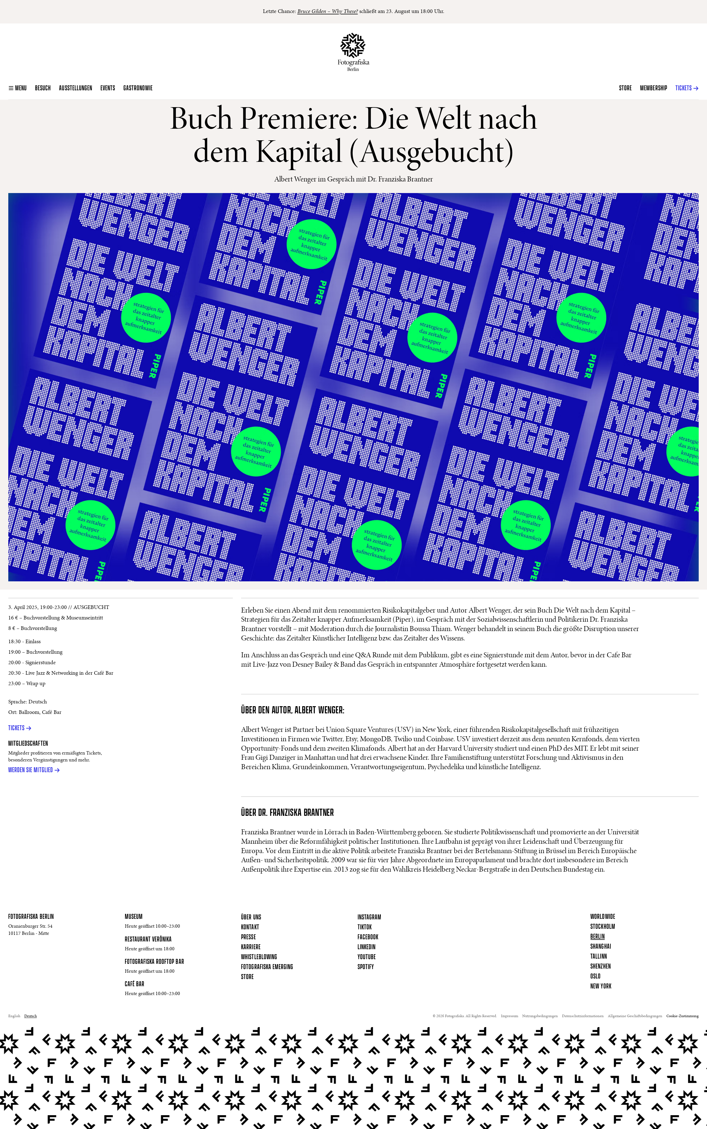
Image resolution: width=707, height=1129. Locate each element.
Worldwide (602, 916)
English (14, 1016)
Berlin (597, 936)
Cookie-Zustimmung (682, 1016)
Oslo (595, 976)
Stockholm (602, 926)
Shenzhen (600, 966)
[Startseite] (354, 52)
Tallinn (598, 956)
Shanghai (600, 946)
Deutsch (30, 1016)
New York (600, 986)
